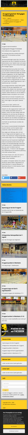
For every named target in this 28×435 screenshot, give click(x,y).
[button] (6, 177)
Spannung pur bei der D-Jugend (11, 208)
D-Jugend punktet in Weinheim (11, 263)
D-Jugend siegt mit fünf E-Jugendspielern (10, 290)
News (22, 20)
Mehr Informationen (20, 423)
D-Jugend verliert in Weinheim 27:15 (13, 316)
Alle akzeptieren (14, 426)
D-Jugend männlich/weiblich (11, 20)
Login (4, 407)
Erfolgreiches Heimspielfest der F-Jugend (12, 236)
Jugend (9, 18)
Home (4, 18)
